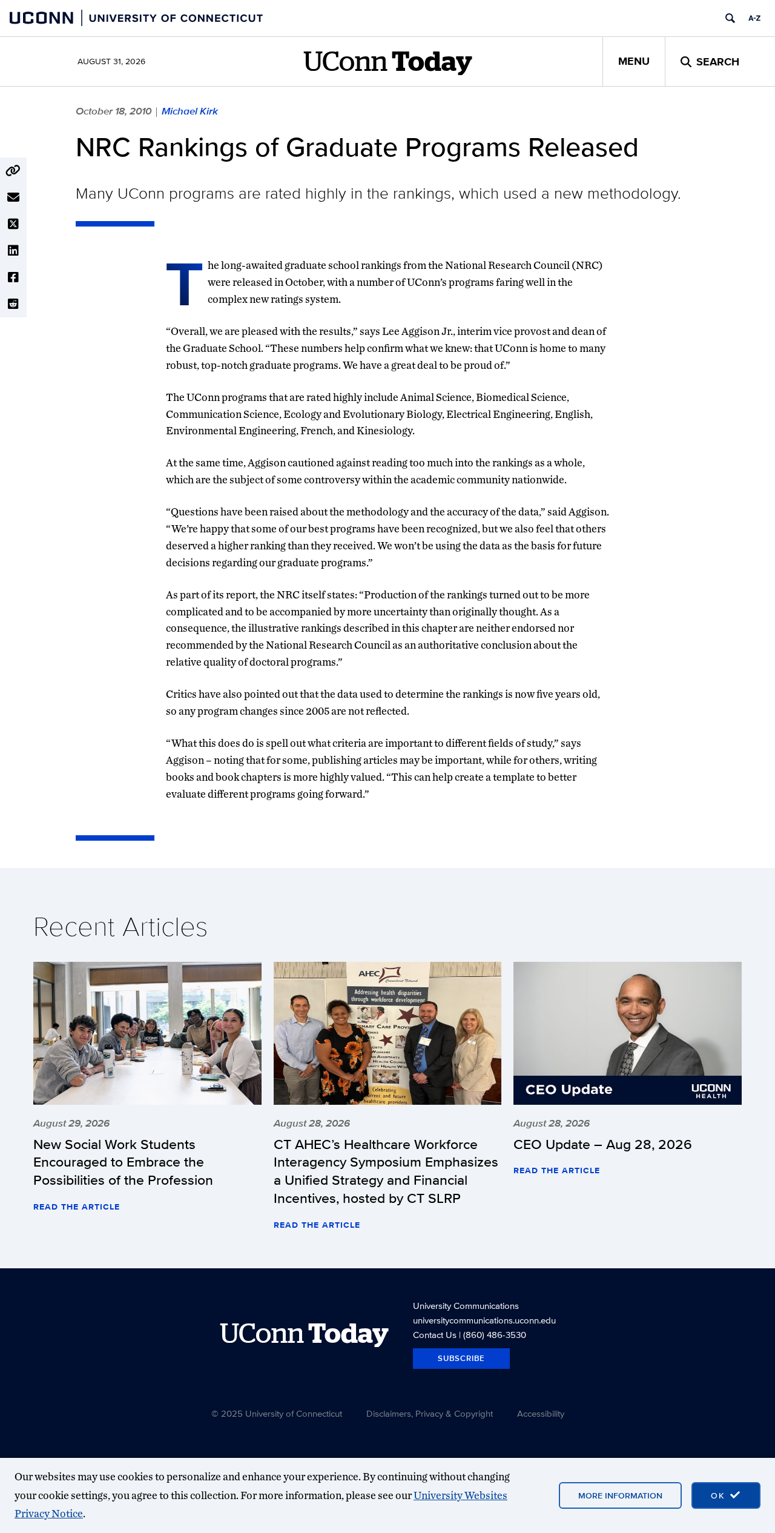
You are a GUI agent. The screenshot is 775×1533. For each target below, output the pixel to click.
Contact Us (435, 1334)
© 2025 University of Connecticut (276, 1413)
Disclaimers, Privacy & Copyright (429, 1413)
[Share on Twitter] (13, 224)
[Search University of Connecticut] (730, 18)
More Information (620, 1495)
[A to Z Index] (754, 18)
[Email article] (13, 197)
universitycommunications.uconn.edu (484, 1320)
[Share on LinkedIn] (13, 250)
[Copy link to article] (13, 170)
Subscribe (461, 1358)
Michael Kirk (190, 111)
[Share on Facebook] (13, 277)
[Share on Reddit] (13, 304)
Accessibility (540, 1413)
